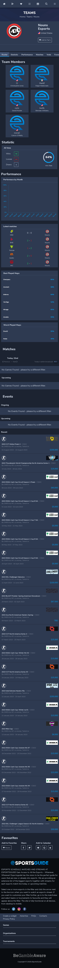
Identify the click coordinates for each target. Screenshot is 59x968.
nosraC (17, 133)
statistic (14, 54)
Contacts (43, 916)
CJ (17, 83)
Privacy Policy (9, 919)
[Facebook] (23, 847)
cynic (17, 108)
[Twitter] (29, 847)
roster (4, 54)
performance (27, 54)
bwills (42, 108)
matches (39, 54)
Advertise (24, 916)
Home (22, 16)
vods (49, 54)
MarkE (42, 83)
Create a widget (9, 916)
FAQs (33, 916)
